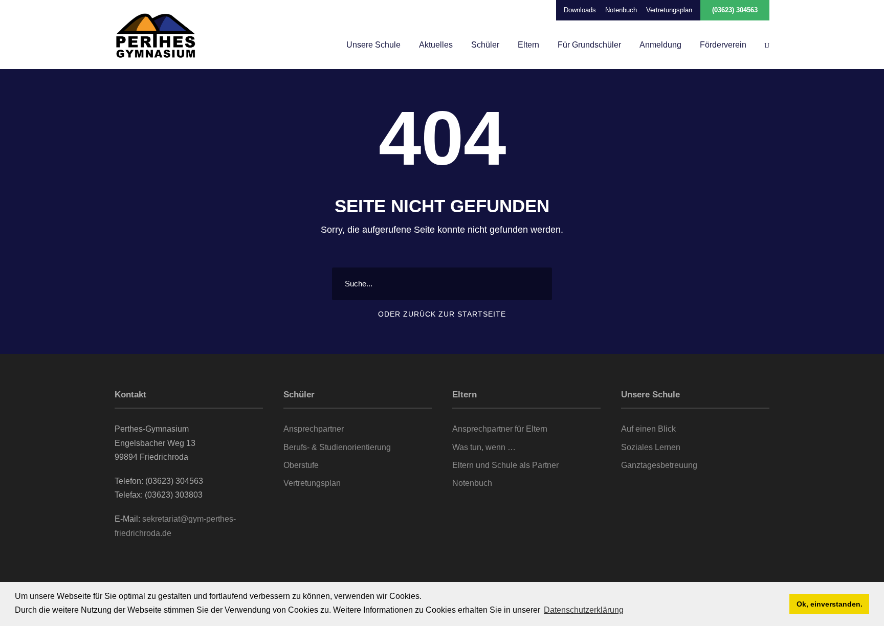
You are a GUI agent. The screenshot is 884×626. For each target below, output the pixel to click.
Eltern (528, 44)
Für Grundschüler (589, 44)
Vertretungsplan (669, 10)
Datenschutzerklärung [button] (584, 610)
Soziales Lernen (650, 447)
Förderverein (723, 44)
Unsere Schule (373, 44)
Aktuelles (436, 44)
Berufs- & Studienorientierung (337, 447)
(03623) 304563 (735, 10)
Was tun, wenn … (484, 447)
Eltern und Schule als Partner (505, 465)
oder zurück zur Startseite (442, 314)
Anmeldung (660, 44)
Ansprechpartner (313, 428)
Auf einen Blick (648, 428)
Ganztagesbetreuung (659, 465)
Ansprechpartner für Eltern (499, 428)
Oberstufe (301, 465)
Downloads (580, 10)
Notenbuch (621, 10)
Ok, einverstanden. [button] (830, 604)
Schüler (485, 44)
